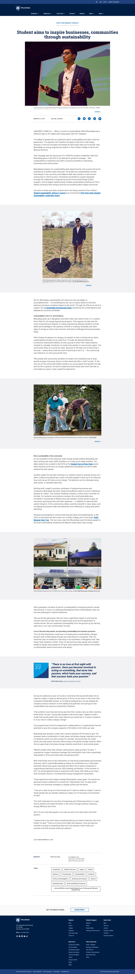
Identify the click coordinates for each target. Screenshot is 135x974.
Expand (97, 112)
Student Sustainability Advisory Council (49, 193)
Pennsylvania (66, 874)
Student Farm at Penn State (82, 464)
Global (90, 869)
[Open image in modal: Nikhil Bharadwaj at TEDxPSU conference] (67, 74)
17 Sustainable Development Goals (58, 308)
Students (91, 874)
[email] (94, 118)
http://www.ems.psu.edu (76, 861)
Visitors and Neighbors (60, 879)
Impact (81, 869)
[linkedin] (89, 118)
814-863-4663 (80, 859)
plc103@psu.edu (73, 857)
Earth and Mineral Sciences (67, 23)
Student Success (70, 869)
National (56, 874)
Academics (56, 869)
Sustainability (80, 874)
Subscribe (79, 910)
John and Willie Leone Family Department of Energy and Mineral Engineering (76, 889)
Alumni (93, 879)
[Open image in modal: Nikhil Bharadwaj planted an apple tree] (67, 244)
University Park (58, 883)
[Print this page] (99, 118)
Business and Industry (79, 879)
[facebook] (79, 118)
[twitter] (84, 118)
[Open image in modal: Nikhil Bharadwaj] (67, 410)
